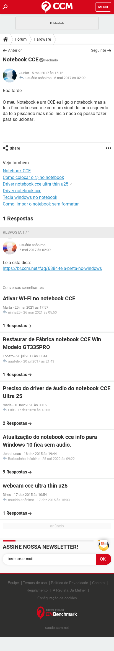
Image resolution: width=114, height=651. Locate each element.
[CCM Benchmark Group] (57, 613)
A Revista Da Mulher (69, 590)
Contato (98, 583)
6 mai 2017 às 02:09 (70, 78)
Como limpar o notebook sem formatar (41, 204)
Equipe (13, 583)
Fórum (21, 39)
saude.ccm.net (57, 628)
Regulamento (37, 590)
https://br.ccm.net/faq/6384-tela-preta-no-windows (52, 268)
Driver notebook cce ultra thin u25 (35, 184)
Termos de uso (35, 583)
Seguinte (98, 50)
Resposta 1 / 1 (16, 232)
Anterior (15, 50)
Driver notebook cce (22, 190)
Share (15, 148)
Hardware (42, 39)
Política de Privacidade (69, 583)
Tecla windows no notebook (30, 197)
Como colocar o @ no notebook (33, 177)
